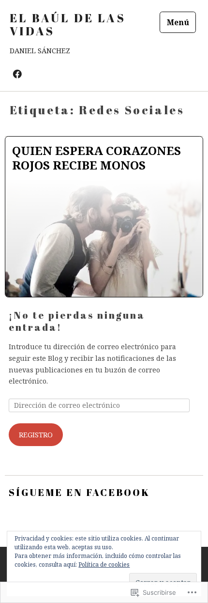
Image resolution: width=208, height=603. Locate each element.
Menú (178, 22)
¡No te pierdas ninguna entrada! (77, 321)
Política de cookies (104, 564)
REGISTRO (36, 434)
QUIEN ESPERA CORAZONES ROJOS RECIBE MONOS (96, 157)
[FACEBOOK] (17, 73)
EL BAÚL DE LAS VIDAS (68, 25)
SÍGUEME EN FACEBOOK (79, 492)
